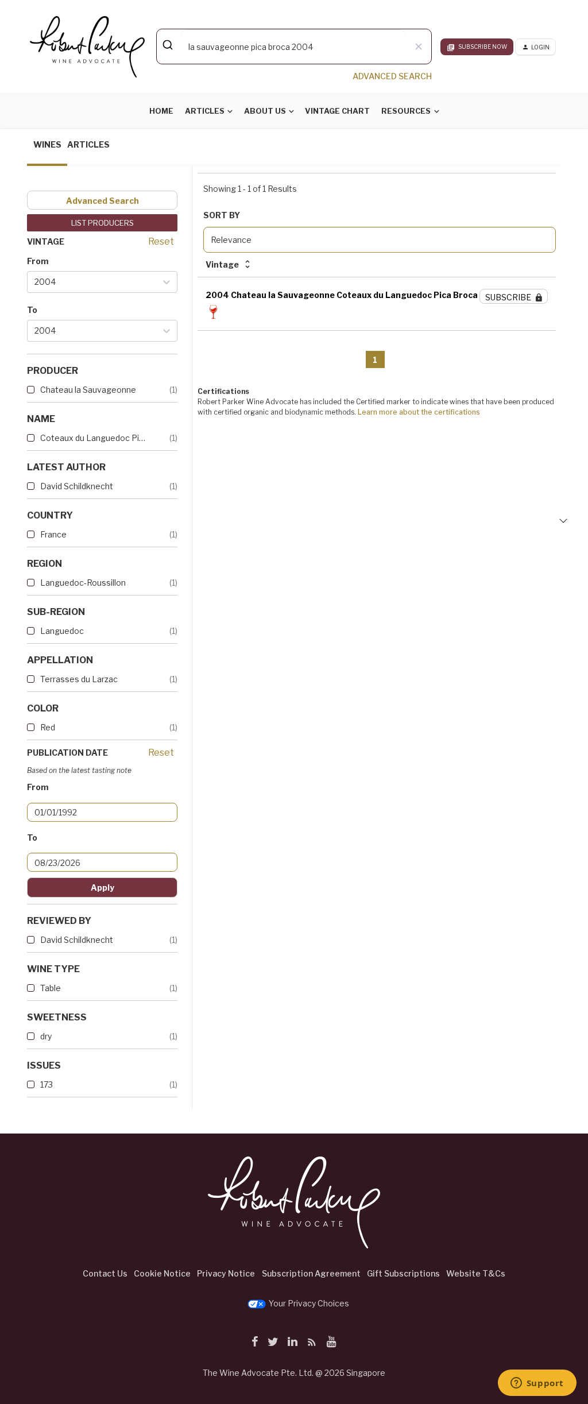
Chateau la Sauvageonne (88, 389)
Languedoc (62, 631)
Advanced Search (102, 201)
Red (47, 727)
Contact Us (105, 1273)
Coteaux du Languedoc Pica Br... (93, 438)
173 (46, 1084)
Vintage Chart (337, 110)
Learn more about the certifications (419, 412)
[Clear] (418, 46)
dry (46, 1036)
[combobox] (294, 46)
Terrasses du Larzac (79, 679)
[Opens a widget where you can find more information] (537, 1384)
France (53, 534)
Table (50, 988)
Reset (161, 241)
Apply (102, 887)
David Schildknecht (76, 486)
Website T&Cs (475, 1273)
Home (161, 110)
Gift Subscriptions (403, 1273)
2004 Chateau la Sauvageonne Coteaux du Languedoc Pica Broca (342, 295)
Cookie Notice (162, 1273)
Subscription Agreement (311, 1273)
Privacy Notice (226, 1273)
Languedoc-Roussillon (83, 582)
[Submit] (169, 44)
